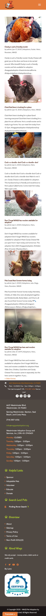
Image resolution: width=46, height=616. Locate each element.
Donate (9, 493)
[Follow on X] (21, 396)
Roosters (8, 52)
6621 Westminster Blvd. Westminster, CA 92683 (16, 406)
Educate (9, 489)
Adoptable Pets (12, 481)
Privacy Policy (12, 532)
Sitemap (9, 528)
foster (33, 49)
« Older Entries (10, 379)
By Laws (8, 569)
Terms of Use (12, 536)
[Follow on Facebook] (17, 396)
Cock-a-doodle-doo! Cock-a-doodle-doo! (21, 162)
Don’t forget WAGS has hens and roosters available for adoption (20, 348)
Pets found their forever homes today (18, 280)
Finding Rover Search (18, 507)
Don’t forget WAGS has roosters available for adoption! (21, 221)
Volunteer (10, 485)
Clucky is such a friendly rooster (16, 47)
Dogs (36, 283)
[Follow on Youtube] (25, 396)
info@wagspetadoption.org (17, 425)
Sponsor (9, 477)
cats (32, 283)
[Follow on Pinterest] (28, 396)
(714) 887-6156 (30, 389)
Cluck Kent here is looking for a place (18, 107)
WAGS (14, 52)
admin (9, 49)
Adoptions (26, 49)
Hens (38, 49)
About (9, 524)
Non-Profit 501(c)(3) (14, 540)
